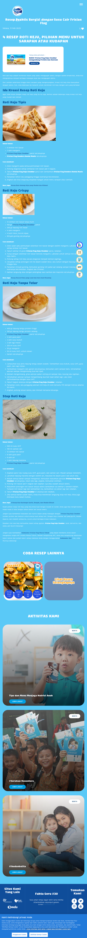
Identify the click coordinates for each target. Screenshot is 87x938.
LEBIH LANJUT (17, 701)
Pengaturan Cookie (19, 934)
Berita (74, 630)
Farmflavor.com (49, 904)
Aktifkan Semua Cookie (38, 934)
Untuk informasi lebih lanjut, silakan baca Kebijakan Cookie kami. (48, 929)
